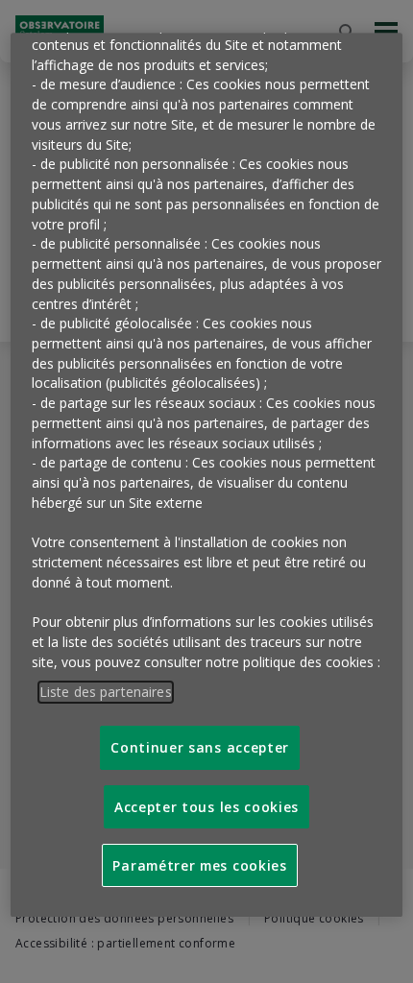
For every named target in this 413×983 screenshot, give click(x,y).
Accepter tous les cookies (206, 807)
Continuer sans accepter (199, 747)
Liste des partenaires (105, 692)
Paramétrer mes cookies (199, 865)
